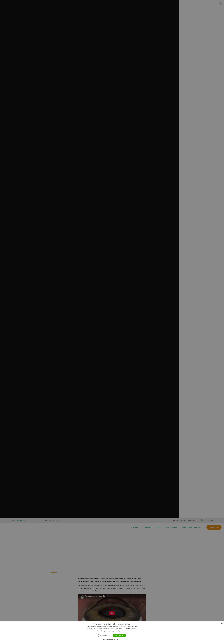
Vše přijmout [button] (119, 635)
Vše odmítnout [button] (105, 635)
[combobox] (222, 623)
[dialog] (112, 632)
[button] (112, 639)
